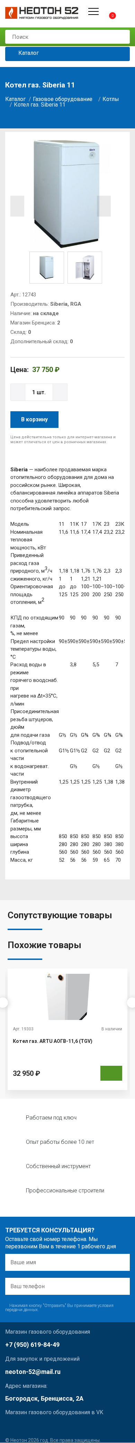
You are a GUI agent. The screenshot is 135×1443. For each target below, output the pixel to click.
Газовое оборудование (62, 99)
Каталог (28, 53)
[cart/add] (111, 1073)
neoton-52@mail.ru (33, 1371)
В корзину (34, 419)
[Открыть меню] (93, 11)
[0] (106, 11)
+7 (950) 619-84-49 (32, 1344)
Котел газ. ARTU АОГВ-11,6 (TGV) (52, 1041)
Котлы (110, 99)
